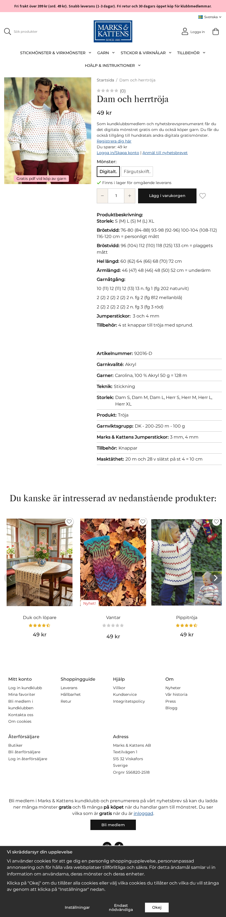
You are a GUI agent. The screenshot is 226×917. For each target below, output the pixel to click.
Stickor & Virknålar (143, 52)
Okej (157, 907)
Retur (66, 701)
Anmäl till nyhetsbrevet (165, 152)
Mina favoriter (21, 694)
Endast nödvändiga (121, 907)
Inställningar (77, 907)
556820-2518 (138, 772)
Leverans (69, 687)
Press (170, 701)
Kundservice (125, 694)
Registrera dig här (114, 141)
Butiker (15, 745)
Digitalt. (108, 171)
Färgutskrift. (137, 171)
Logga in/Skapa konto (118, 152)
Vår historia (176, 694)
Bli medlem (113, 824)
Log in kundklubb (25, 687)
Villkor (119, 687)
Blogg (171, 707)
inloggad (143, 813)
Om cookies (19, 721)
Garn (103, 52)
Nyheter (173, 687)
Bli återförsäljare (24, 751)
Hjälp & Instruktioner (110, 65)
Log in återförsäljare (27, 758)
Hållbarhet (71, 694)
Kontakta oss (20, 714)
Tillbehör (188, 52)
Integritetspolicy (129, 701)
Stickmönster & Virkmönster (52, 52)
